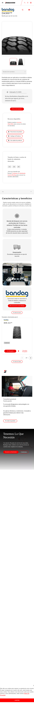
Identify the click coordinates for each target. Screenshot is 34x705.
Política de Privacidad (24, 695)
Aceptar (17, 700)
